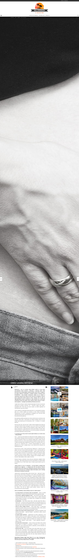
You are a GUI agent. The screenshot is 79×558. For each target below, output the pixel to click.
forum (18, 549)
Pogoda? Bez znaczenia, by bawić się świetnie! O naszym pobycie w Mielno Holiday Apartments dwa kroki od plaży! (59, 476)
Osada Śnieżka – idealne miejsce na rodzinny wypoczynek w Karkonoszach (59, 521)
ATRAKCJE (47, 15)
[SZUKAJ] (78, 15)
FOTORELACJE (42, 15)
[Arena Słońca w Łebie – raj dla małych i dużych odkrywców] (59, 454)
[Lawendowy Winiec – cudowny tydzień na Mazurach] (59, 440)
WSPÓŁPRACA (66, 0)
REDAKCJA (62, 0)
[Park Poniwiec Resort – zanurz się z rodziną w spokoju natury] (59, 485)
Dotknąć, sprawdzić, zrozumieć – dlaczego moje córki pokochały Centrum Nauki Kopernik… (59, 506)
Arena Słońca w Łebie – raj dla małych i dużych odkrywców (59, 462)
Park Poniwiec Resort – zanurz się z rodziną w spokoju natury (59, 491)
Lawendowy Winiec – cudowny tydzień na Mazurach (59, 446)
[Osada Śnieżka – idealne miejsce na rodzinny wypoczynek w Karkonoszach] (59, 514)
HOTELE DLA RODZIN (33, 15)
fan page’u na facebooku (21, 544)
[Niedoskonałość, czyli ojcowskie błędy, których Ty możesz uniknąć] (1, 279)
